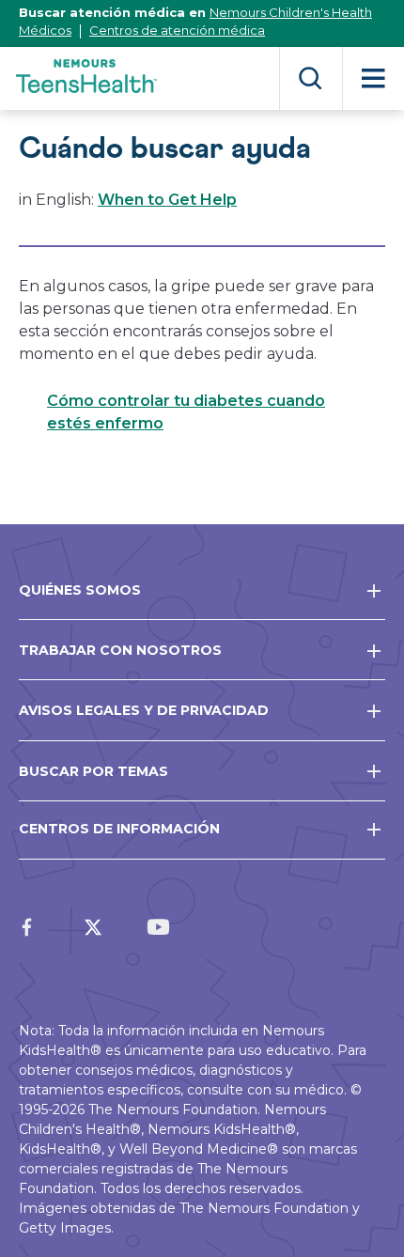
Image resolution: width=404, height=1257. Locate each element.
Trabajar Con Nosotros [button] (120, 650)
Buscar (310, 78)
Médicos (45, 30)
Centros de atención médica (177, 30)
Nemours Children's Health (291, 12)
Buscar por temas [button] (93, 771)
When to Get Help (167, 200)
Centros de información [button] (119, 828)
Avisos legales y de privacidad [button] (144, 710)
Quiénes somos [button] (80, 590)
